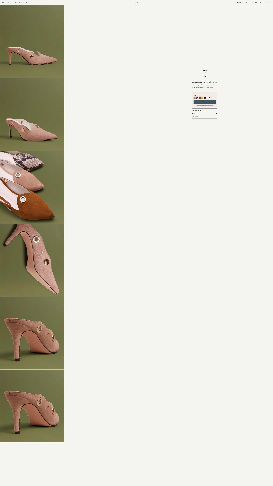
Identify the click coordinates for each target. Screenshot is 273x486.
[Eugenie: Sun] (202, 98)
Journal (238, 2)
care (27, 2)
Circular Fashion (246, 2)
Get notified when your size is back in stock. (205, 105)
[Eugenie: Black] (205, 98)
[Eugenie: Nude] (195, 98)
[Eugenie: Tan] (200, 98)
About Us (9, 2)
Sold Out (204, 102)
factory (15, 2)
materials (21, 2)
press (260, 2)
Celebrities (255, 2)
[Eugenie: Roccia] (197, 98)
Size (208, 95)
